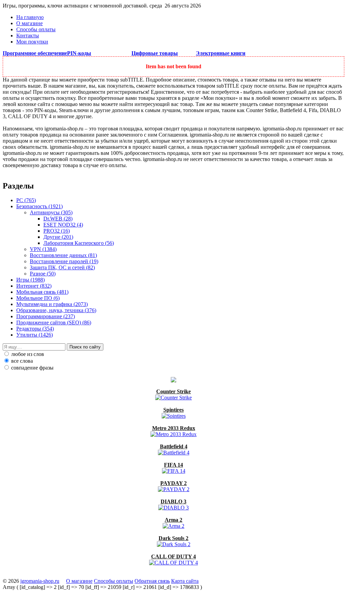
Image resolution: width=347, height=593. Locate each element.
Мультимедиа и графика (52, 304)
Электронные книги (220, 53)
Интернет (34, 286)
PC (26, 200)
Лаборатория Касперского (78, 243)
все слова (21, 361)
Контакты (27, 35)
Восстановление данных (63, 255)
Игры (30, 280)
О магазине (29, 23)
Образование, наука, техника (56, 310)
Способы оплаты (36, 29)
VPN (43, 249)
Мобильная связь (42, 292)
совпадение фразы (32, 368)
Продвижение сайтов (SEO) (53, 322)
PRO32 (56, 231)
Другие (58, 237)
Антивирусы (51, 212)
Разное (43, 273)
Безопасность (39, 206)
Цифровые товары (154, 53)
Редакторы (35, 328)
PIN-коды (79, 53)
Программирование (45, 316)
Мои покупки (32, 41)
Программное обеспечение (35, 53)
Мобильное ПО (38, 298)
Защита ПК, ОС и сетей (62, 267)
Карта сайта (185, 581)
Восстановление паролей (64, 261)
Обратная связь (152, 581)
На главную (30, 17)
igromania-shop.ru (39, 581)
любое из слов (27, 354)
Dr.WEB (58, 218)
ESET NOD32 (63, 225)
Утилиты (34, 335)
